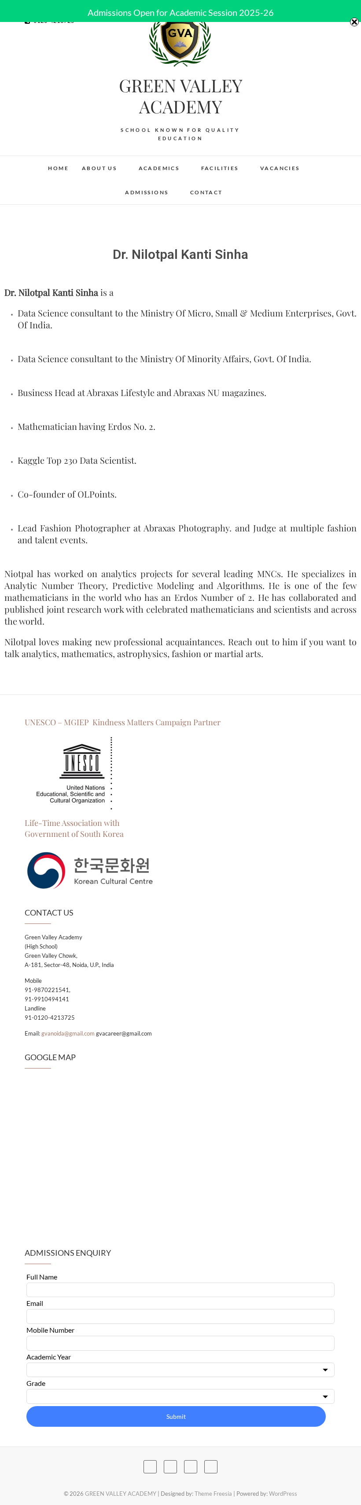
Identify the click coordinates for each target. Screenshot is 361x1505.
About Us (99, 168)
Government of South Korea (74, 834)
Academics (159, 168)
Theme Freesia (213, 1493)
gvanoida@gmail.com (68, 1033)
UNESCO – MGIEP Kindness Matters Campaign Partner (123, 722)
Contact (206, 192)
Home (58, 168)
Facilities (220, 168)
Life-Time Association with (72, 823)
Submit (176, 1416)
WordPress (283, 1493)
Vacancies (280, 168)
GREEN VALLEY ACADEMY (181, 96)
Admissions (146, 192)
